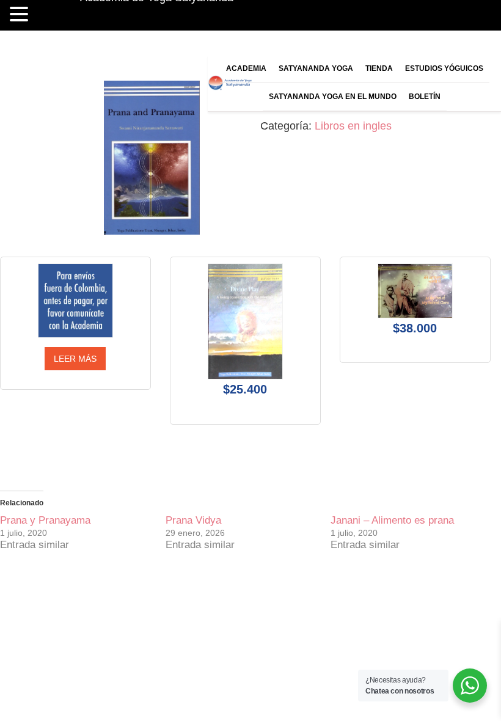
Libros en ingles (353, 126)
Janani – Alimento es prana (392, 520)
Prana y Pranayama (45, 520)
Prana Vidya (193, 520)
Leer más (75, 359)
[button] (19, 15)
